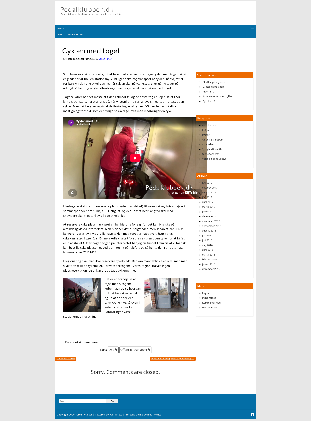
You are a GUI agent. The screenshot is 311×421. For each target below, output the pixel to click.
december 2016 (211, 216)
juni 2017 (207, 197)
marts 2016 (208, 254)
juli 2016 (207, 235)
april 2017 (207, 201)
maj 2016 (207, 245)
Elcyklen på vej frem (214, 82)
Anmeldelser (209, 125)
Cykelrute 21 (210, 101)
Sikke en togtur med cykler (217, 96)
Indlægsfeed (209, 297)
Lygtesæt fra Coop (213, 86)
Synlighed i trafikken (213, 149)
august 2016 (209, 230)
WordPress (115, 414)
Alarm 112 (208, 91)
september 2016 (211, 225)
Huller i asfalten (66, 358)
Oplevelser (208, 144)
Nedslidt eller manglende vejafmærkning (172, 358)
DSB (111, 350)
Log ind (206, 293)
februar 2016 (209, 259)
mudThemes (154, 414)
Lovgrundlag (75, 34)
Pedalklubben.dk (87, 9)
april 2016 (207, 249)
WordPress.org (210, 307)
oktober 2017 (210, 187)
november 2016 (211, 221)
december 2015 (211, 268)
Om (60, 34)
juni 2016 (207, 240)
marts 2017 (208, 206)
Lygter (206, 134)
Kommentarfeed (211, 302)
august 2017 (209, 192)
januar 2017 (208, 211)
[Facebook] (252, 414)
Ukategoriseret (210, 153)
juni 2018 (207, 182)
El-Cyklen (207, 130)
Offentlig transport (133, 350)
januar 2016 (208, 264)
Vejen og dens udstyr (214, 158)
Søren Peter (105, 58)
